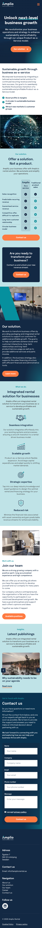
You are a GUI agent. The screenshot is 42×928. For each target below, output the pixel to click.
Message (8, 794)
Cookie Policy (7, 924)
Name (6, 746)
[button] (3, 670)
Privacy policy (21, 924)
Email (6, 770)
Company (8, 758)
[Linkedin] (5, 906)
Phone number (10, 782)
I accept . (16, 812)
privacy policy (20, 812)
